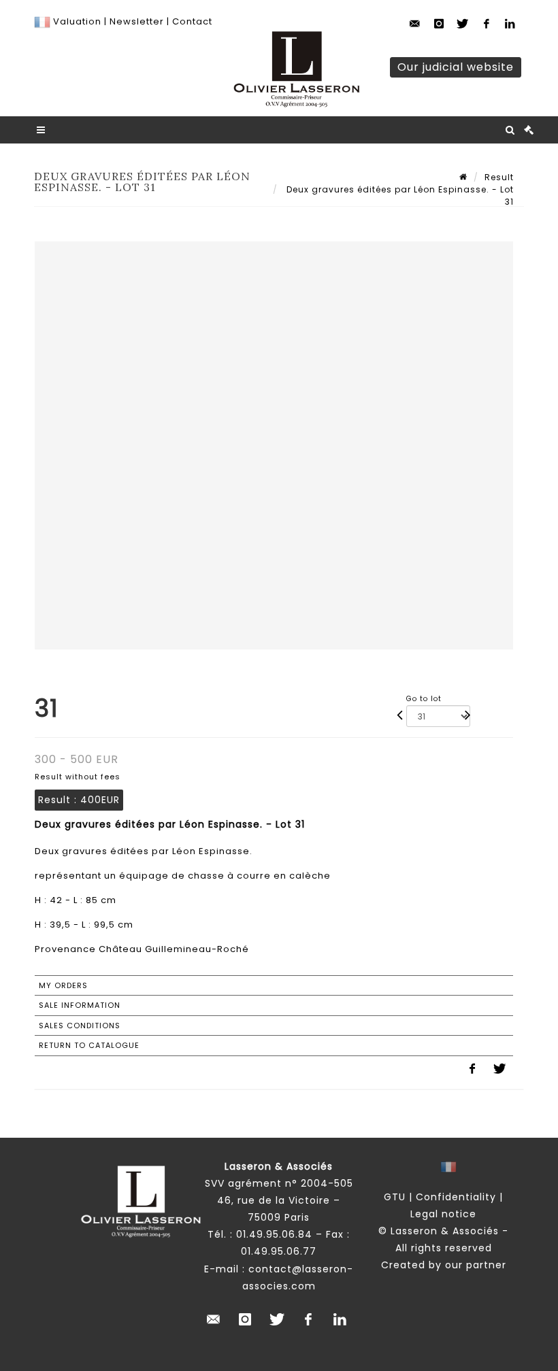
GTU (395, 1197)
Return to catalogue (89, 1045)
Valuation (77, 21)
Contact (192, 21)
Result (499, 177)
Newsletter (135, 21)
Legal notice (443, 1214)
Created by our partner (443, 1265)
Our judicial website (455, 67)
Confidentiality (456, 1197)
